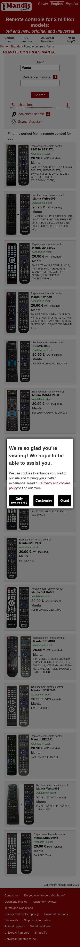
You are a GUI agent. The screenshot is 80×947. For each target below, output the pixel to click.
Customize (43, 500)
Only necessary (19, 500)
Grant (64, 500)
